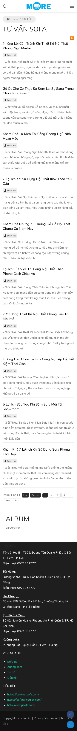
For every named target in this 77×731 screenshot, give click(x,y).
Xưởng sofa (14, 667)
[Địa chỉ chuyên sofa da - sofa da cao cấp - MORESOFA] (38, 5)
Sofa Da (25, 718)
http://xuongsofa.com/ (21, 705)
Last (17, 500)
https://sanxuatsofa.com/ (23, 694)
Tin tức (11, 672)
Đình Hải (11, 55)
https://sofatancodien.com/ (24, 700)
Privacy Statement (46, 718)
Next (8, 500)
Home (15, 19)
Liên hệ (12, 678)
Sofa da (12, 662)
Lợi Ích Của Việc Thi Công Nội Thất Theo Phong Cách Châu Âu (33, 271)
